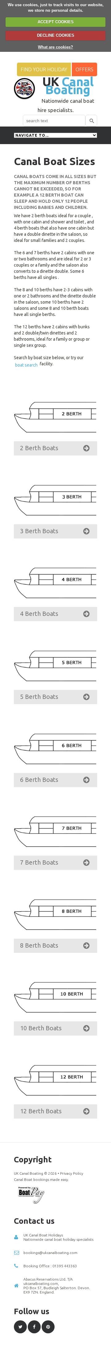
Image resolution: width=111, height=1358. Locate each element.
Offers (84, 69)
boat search (26, 365)
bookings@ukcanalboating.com (50, 1253)
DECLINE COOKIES (55, 35)
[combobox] (54, 121)
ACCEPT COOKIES (56, 21)
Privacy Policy (71, 1173)
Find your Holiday (44, 69)
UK (68, 86)
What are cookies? (55, 47)
